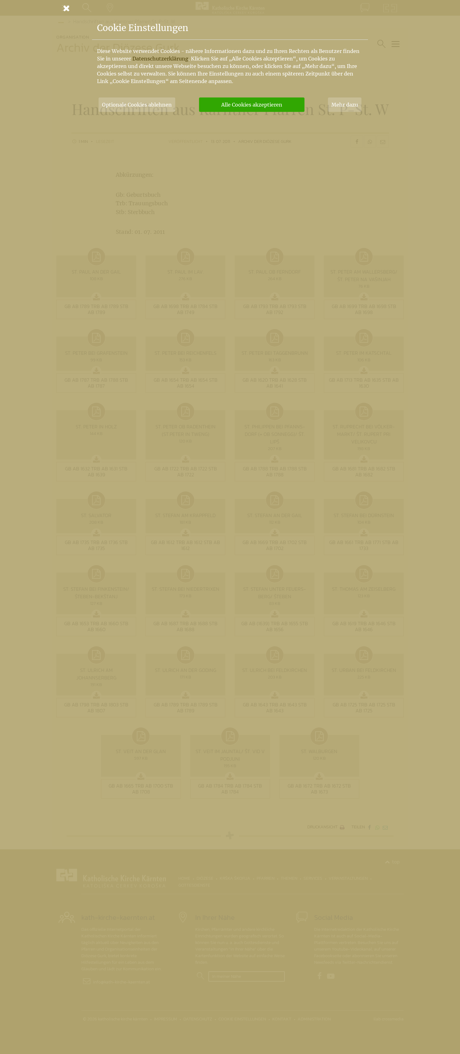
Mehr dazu (344, 105)
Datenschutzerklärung (160, 58)
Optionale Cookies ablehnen (137, 105)
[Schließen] (230, 8)
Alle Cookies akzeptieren (251, 105)
